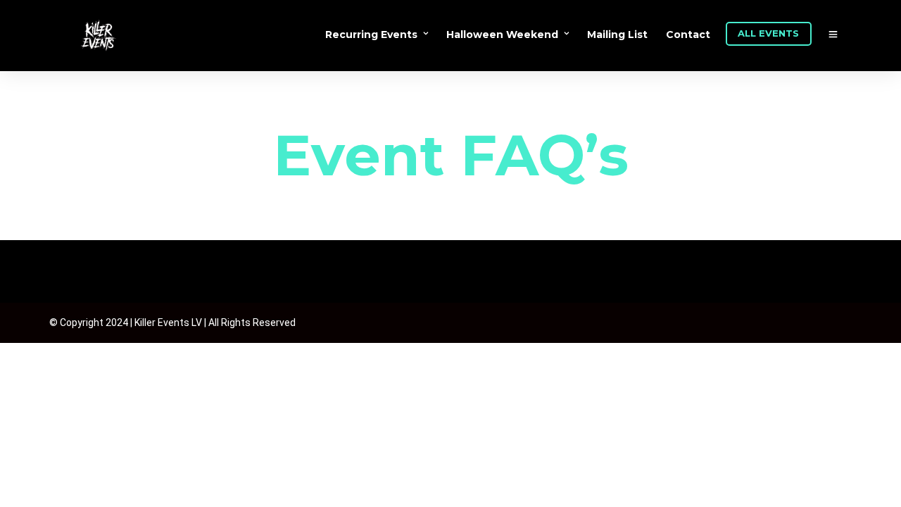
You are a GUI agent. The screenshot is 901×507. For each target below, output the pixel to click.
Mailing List (617, 34)
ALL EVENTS (768, 33)
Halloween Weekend (502, 34)
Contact (688, 34)
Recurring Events (371, 34)
